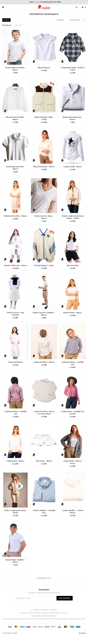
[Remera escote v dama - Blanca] (44, 195)
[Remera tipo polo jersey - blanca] (72, 96)
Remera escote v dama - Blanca (44, 217)
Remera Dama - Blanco (72, 313)
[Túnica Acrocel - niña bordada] (15, 292)
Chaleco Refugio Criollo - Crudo (44, 118)
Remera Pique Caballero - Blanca (15, 561)
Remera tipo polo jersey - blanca (73, 118)
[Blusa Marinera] (44, 47)
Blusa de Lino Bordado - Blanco (15, 118)
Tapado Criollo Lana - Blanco (15, 265)
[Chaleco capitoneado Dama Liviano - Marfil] (72, 195)
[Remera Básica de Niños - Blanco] (15, 47)
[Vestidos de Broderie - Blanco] (15, 195)
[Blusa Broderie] (72, 245)
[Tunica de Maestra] (15, 341)
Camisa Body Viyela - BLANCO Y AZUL (73, 69)
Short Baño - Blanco (44, 461)
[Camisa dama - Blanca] (15, 440)
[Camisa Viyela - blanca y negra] (72, 440)
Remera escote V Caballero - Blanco (44, 314)
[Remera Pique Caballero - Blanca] (15, 539)
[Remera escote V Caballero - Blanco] (44, 292)
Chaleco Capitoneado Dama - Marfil (15, 511)
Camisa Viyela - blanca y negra (72, 462)
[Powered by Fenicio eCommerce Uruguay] (82, 633)
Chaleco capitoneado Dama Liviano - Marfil (72, 217)
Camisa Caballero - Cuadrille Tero (44, 511)
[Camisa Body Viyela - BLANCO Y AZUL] (72, 47)
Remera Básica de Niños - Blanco (15, 69)
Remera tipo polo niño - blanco (15, 168)
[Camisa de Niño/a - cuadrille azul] (72, 341)
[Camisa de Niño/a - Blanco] (44, 341)
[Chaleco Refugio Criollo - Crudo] (44, 96)
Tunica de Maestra (15, 362)
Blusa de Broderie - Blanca (44, 167)
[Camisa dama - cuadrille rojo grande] (72, 391)
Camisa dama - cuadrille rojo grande (72, 412)
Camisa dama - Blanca (15, 461)
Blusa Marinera (44, 68)
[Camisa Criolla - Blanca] (72, 146)
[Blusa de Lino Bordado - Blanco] (15, 96)
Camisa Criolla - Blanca (72, 167)
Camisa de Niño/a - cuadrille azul (72, 363)
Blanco (19, 25)
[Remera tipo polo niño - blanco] (15, 146)
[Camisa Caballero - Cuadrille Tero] (44, 489)
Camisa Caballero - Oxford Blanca (72, 511)
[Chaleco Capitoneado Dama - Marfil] (15, 489)
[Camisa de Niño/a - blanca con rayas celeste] (44, 391)
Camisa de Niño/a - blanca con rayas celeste (44, 412)
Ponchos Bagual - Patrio (44, 265)
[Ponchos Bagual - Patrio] (44, 245)
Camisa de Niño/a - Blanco (44, 362)
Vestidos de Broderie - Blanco (15, 216)
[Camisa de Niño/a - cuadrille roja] (15, 391)
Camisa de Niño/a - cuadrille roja (15, 412)
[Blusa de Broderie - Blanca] (44, 146)
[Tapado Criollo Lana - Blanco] (15, 245)
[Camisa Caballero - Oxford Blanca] (72, 489)
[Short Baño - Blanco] (44, 440)
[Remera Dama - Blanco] (72, 292)
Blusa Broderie (72, 265)
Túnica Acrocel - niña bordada (15, 314)
